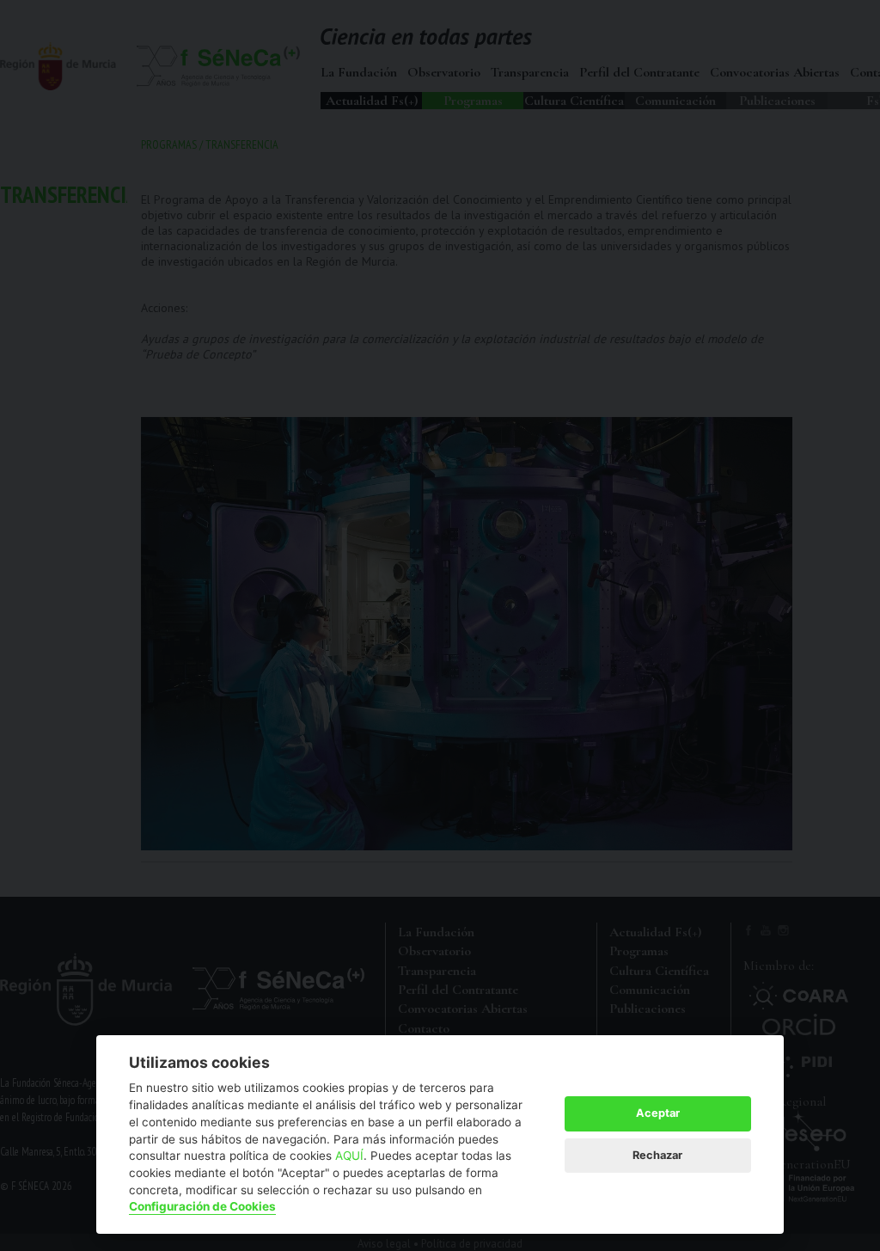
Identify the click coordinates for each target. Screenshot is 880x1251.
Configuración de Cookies (202, 1206)
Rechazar (657, 1155)
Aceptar (658, 1113)
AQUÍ (349, 1155)
